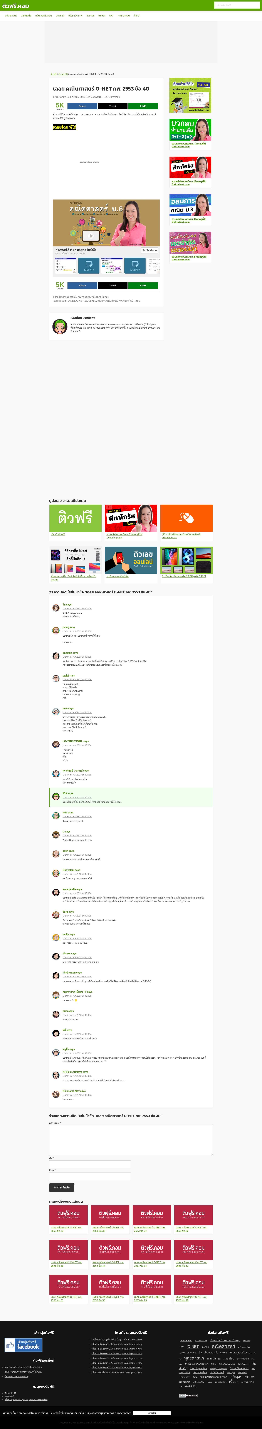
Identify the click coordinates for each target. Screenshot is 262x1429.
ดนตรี (182, 1353)
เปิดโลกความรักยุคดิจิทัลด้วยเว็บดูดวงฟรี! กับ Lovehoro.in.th (117, 1339)
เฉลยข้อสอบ (220, 1382)
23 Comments (112, 97)
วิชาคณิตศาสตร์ (239, 1368)
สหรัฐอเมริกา (185, 1377)
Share (82, 106)
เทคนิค (101, 15)
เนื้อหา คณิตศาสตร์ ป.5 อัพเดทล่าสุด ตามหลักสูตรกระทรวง (117, 1349)
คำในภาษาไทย (244, 1347)
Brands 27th (186, 1340)
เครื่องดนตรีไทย (199, 1382)
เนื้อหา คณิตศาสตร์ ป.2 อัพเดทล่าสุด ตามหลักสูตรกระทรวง (117, 1363)
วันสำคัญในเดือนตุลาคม (218, 1369)
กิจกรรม (90, 15)
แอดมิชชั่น (26, 15)
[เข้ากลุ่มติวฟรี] (23, 1339)
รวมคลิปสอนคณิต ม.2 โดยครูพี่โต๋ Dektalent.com (189, 182)
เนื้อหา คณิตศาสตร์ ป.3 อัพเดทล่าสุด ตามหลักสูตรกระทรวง (117, 1358)
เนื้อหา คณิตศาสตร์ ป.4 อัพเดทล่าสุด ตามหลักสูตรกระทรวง (117, 1353)
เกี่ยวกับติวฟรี (10, 1393)
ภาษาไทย (229, 1358)
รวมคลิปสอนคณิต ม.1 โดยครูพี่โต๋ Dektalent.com (189, 145)
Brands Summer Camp (225, 1340)
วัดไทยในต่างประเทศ (227, 1364)
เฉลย (137, 301)
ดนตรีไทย (192, 1353)
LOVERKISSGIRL (73, 741)
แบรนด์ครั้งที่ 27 (187, 1386)
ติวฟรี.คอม (15, 5)
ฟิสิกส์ (136, 15)
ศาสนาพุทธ (231, 1373)
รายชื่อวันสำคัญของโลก (196, 1364)
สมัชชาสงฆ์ (242, 1373)
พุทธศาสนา (194, 1358)
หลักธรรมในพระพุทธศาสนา (213, 1377)
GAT (111, 15)
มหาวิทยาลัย (243, 1359)
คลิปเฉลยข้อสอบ (43, 15)
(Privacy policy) (123, 1413)
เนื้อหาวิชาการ (75, 15)
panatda (67, 653)
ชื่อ (51, 1158)
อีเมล (52, 1170)
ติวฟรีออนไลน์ (125, 301)
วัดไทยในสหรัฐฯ (243, 1364)
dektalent (246, 1340)
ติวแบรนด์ (211, 1352)
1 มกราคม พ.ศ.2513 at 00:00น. (77, 608)
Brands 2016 (201, 1340)
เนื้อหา (233, 1382)
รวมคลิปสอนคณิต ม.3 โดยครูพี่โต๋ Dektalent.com (189, 220)
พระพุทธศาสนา (240, 1352)
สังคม (195, 1377)
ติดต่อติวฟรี (9, 1396)
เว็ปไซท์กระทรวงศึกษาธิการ (16, 1376)
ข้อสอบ (92, 301)
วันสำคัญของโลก (198, 1368)
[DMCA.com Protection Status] (188, 1395)
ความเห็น (55, 1123)
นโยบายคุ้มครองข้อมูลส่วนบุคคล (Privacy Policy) (26, 1399)
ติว (200, 1352)
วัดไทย (213, 1364)
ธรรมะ (223, 1352)
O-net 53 (60, 15)
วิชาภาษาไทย (200, 1372)
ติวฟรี (114, 301)
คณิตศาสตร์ (11, 15)
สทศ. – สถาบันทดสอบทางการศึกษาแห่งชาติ (23, 1367)
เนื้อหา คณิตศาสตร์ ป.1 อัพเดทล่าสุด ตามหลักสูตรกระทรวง (117, 1368)
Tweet (112, 106)
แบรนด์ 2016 (247, 1382)
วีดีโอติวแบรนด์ (217, 1372)
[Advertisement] (131, 42)
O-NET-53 (81, 301)
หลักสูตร (235, 1376)
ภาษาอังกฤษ (124, 15)
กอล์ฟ (66, 675)
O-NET (71, 301)
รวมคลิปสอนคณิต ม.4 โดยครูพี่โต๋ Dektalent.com (189, 258)
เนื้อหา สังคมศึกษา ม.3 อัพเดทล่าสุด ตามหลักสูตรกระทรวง (117, 1372)
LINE (143, 106)
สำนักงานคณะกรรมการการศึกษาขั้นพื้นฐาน (23, 1372)
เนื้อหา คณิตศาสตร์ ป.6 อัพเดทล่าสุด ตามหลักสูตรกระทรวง (117, 1344)
